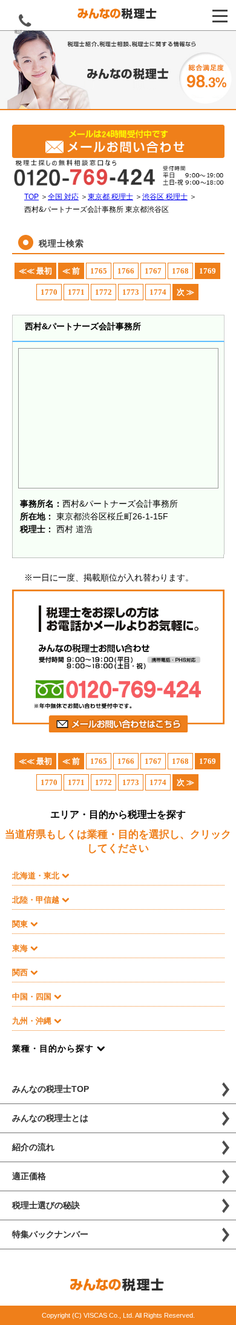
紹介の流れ (33, 1147)
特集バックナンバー (50, 1234)
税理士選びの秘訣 (46, 1205)
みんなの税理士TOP (50, 1089)
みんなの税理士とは (50, 1118)
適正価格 (29, 1176)
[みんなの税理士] (118, 16)
